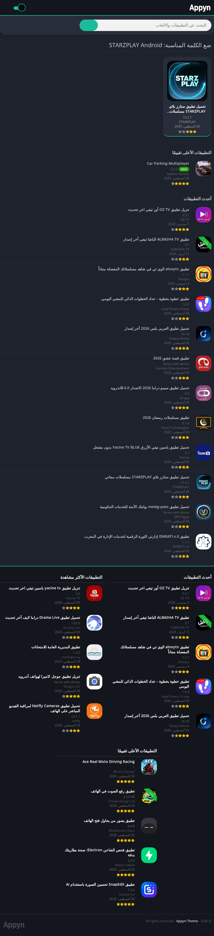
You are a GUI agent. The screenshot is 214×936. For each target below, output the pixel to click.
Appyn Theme (187, 921)
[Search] (89, 25)
